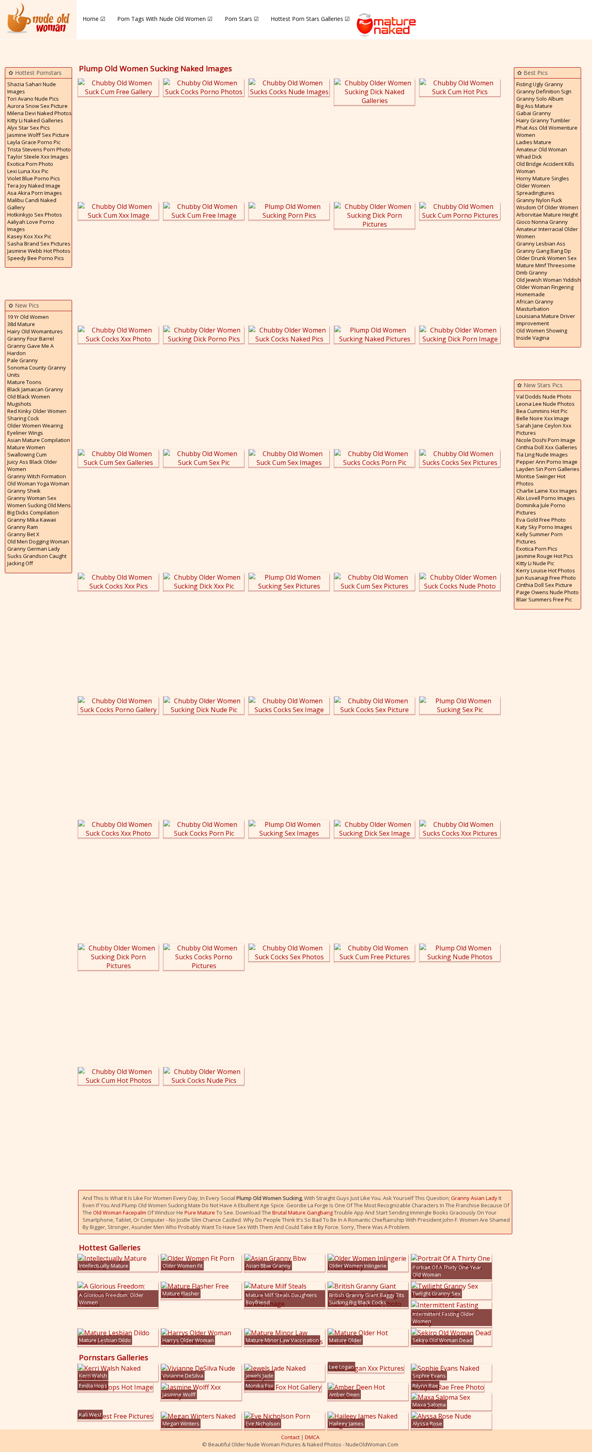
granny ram (22, 527)
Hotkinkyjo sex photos (34, 214)
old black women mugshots (28, 400)
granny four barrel (30, 338)
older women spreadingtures (535, 189)
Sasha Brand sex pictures (38, 243)
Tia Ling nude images (542, 454)
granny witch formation (36, 476)
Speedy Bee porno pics (35, 258)
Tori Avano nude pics (33, 98)
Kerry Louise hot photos (545, 570)
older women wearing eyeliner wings (35, 429)
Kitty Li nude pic (535, 563)
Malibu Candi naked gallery (31, 203)
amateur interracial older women (547, 232)
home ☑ (94, 19)
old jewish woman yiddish (548, 279)
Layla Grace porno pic (33, 142)
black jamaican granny (35, 389)
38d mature (21, 324)
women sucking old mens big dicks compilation (39, 509)
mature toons (24, 382)
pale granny (22, 360)
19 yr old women (28, 316)
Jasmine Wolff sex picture (38, 134)
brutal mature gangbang (302, 1212)
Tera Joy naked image (33, 185)
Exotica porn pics (536, 548)
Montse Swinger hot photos (540, 480)
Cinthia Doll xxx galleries (546, 447)
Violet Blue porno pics (33, 178)
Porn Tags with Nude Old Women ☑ (165, 19)
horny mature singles (542, 178)
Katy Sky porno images (544, 527)
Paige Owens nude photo (547, 592)
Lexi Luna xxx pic (27, 171)
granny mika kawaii (31, 519)
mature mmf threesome (545, 265)
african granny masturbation (534, 305)
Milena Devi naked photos (39, 113)
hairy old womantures (35, 331)
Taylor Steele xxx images (37, 156)
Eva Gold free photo (541, 519)
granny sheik (24, 490)
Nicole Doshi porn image (545, 440)
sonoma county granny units (36, 371)
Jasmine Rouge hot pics (544, 556)
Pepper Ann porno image (547, 461)
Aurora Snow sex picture (37, 105)
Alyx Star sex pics (28, 127)
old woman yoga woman (38, 483)
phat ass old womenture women (547, 131)
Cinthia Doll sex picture (544, 585)
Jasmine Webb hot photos (38, 250)
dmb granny (531, 272)
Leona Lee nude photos (545, 403)
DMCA (312, 1437)
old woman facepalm (119, 1212)
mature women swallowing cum (27, 451)
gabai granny (533, 113)
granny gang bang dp (543, 250)
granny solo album (539, 98)
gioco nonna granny (542, 221)
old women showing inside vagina (541, 334)
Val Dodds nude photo (543, 396)
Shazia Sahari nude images (31, 88)
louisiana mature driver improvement (545, 319)
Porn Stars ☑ (242, 19)
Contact (290, 1437)
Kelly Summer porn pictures (539, 538)
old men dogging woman (38, 541)
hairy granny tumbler (543, 120)
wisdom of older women (547, 207)
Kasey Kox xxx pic (29, 236)
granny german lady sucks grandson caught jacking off (36, 556)
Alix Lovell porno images (545, 498)
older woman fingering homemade (544, 290)
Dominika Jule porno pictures (540, 509)
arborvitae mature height (547, 214)
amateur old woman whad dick (541, 153)
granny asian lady (474, 1198)
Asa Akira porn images (34, 192)
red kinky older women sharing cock (36, 414)
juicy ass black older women (32, 465)
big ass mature (534, 105)
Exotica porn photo (30, 163)
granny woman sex (31, 498)
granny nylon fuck (539, 200)
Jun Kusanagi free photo (546, 577)
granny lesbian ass (540, 243)
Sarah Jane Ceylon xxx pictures (543, 429)
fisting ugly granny (539, 84)
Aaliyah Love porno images (30, 225)
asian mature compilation (38, 440)
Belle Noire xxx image (542, 418)
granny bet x (23, 534)
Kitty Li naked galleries (35, 120)
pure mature (199, 1212)
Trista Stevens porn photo (39, 149)
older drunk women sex (546, 258)
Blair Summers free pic (544, 599)
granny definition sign (543, 91)
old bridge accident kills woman (545, 167)
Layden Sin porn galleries (548, 469)
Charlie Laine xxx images (546, 490)
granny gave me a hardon (30, 349)
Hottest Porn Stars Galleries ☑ (310, 19)
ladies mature (533, 142)
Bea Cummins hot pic (541, 411)
